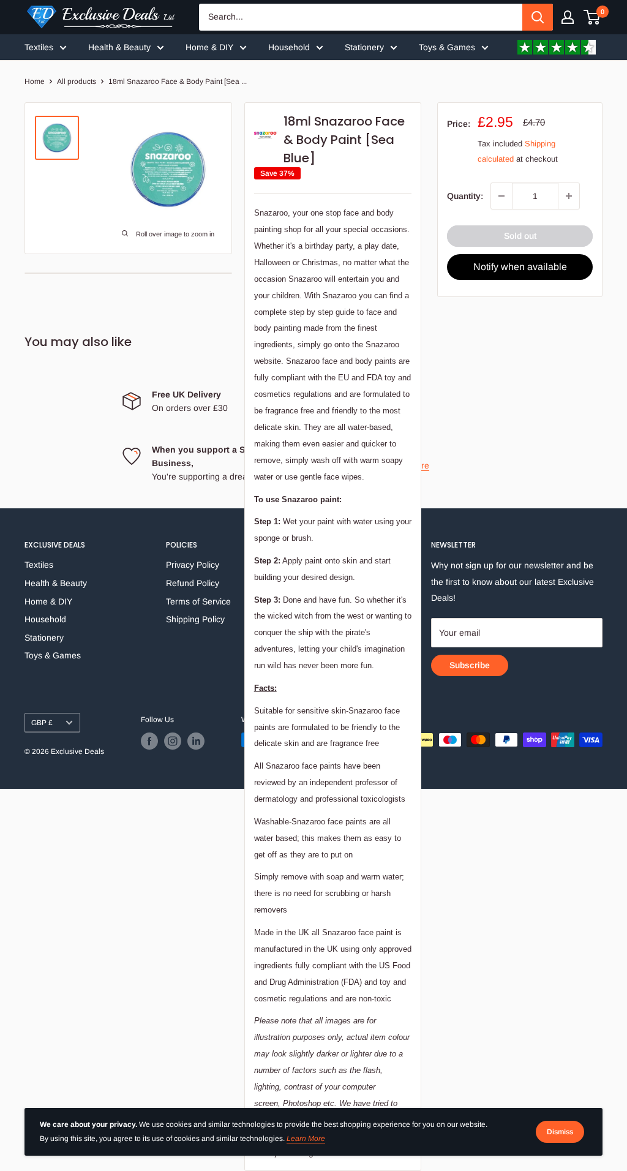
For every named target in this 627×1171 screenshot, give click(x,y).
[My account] (567, 17)
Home (34, 81)
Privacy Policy (192, 565)
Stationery (364, 47)
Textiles (38, 47)
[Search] (537, 17)
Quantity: (465, 196)
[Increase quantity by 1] (568, 196)
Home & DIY (209, 47)
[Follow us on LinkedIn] (196, 741)
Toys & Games (447, 47)
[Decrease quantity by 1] (501, 196)
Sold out (520, 236)
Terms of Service (198, 601)
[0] (592, 17)
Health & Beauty (119, 47)
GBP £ (42, 722)
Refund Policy (192, 583)
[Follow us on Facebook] (149, 741)
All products (76, 81)
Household (289, 47)
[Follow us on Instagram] (172, 741)
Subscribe (469, 665)
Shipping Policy (195, 619)
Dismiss (560, 1132)
